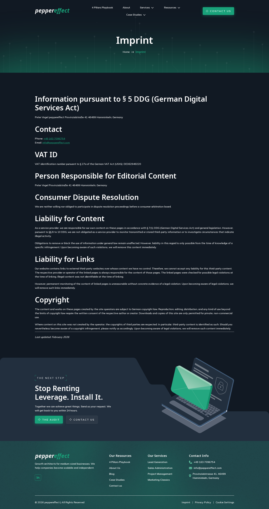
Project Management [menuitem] (160, 473)
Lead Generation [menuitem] (157, 462)
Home (126, 51)
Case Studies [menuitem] (117, 479)
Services (145, 7)
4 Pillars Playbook (102, 7)
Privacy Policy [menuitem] (203, 502)
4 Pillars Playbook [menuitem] (119, 462)
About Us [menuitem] (114, 467)
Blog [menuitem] (111, 473)
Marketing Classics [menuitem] (159, 479)
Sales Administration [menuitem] (160, 467)
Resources (170, 7)
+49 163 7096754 (54, 138)
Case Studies (134, 14)
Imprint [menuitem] (186, 502)
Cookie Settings (225, 502)
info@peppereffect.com (56, 142)
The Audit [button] (51, 419)
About (126, 7)
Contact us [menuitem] (115, 485)
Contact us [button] (220, 11)
